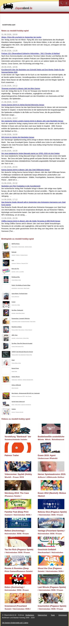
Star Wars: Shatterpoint (17, 310)
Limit (13, 260)
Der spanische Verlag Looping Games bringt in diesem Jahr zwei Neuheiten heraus (32, 121)
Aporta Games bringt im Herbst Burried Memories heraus (22, 105)
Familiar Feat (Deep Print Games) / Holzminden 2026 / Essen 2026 (18, 513)
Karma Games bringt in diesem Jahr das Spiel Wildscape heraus (25, 170)
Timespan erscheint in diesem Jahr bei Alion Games (20, 88)
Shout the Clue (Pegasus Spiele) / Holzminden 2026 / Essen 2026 (51, 569)
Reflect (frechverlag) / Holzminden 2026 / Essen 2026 (17, 532)
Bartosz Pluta (29, 354)
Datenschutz (42, 615)
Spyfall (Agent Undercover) (18, 401)
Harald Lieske (14, 379)
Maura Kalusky (15, 246)
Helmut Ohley (26, 338)
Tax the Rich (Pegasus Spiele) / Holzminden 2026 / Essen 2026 (19, 550)
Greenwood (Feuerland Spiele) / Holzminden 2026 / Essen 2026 (18, 607)
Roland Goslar (21, 246)
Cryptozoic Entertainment (26, 404)
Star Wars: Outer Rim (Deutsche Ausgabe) (22, 343)
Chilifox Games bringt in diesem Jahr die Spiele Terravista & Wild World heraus (30, 221)
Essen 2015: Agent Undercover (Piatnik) (47, 456)
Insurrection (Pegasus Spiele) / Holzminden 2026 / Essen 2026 (52, 607)
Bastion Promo (15, 368)
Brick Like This (15, 268)
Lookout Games (19, 338)
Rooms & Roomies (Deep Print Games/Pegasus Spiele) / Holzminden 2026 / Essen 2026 (19, 569)
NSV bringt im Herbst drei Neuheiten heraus (17, 137)
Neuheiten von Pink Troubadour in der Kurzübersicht (20, 186)
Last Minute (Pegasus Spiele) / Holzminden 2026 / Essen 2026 (52, 588)
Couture (13, 302)
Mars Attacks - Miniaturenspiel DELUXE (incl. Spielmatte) (26, 393)
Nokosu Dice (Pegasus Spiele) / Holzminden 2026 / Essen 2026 (52, 513)
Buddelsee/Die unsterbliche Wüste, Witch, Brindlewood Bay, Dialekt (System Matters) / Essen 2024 (52, 437)
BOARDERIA (14, 288)
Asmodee (13, 271)
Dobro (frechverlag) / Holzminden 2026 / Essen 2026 (17, 588)
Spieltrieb (13, 255)
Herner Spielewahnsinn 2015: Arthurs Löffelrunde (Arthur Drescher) (52, 475)
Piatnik (13, 404)
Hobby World (14, 371)
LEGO (17, 271)
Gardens (14, 409)
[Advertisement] (34, 18)
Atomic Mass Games (20, 313)
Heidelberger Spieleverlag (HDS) (18, 396)
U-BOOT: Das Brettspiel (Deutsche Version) (22, 351)
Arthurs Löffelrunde (16, 385)
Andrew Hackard (28, 329)
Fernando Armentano (25, 321)
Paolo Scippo (32, 321)
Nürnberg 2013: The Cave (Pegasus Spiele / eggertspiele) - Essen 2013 (17, 494)
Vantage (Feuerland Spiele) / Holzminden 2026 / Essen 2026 (51, 532)
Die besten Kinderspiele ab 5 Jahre (15, 623)
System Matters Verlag (16, 279)
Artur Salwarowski (22, 354)
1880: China (14, 335)
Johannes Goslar (28, 246)
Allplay (18, 304)
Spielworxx (18, 263)
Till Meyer (18, 255)
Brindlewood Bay (16, 277)
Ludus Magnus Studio (16, 321)
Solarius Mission (16, 376)
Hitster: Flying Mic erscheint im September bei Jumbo (21, 37)
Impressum (62, 615)
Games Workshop (15, 296)
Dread (13, 360)
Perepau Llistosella (19, 412)
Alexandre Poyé (24, 263)
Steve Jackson (21, 329)
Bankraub (14, 252)
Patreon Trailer (12, 455)
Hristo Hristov (20, 288)
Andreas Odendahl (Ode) (28, 379)
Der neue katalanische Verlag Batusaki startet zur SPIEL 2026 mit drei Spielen (30, 153)
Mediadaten (29, 615)
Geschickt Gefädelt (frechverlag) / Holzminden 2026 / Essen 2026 (50, 550)
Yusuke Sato (14, 304)
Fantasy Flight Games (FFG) (18, 346)
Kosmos (13, 412)
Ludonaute (14, 263)
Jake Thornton (28, 396)
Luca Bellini (21, 271)
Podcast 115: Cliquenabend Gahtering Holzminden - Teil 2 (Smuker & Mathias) (30, 53)
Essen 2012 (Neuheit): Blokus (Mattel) (52, 494)
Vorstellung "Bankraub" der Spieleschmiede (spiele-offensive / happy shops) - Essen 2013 (18, 437)
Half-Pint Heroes (16, 243)
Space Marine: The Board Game (19, 293)
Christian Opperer (24, 255)
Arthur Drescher (15, 388)
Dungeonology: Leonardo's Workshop (21, 318)
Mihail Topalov (26, 288)
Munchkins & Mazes (17, 326)
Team (53, 615)
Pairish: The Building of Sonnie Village (21, 285)
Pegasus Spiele (15, 329)
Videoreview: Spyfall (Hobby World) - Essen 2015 (18, 475)
